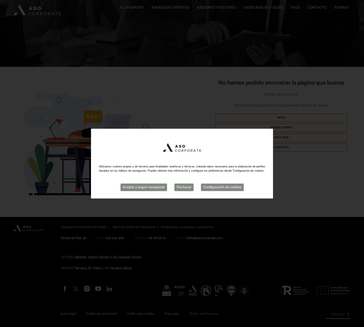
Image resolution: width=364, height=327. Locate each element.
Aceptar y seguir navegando (144, 187)
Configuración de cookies (222, 187)
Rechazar (184, 187)
